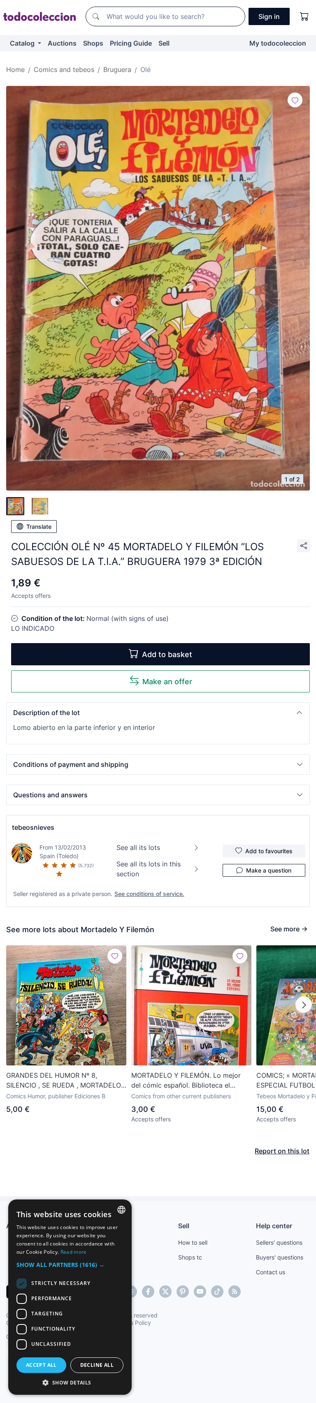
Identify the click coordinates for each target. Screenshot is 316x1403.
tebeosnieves (33, 827)
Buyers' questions (279, 1257)
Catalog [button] (23, 43)
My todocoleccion (277, 43)
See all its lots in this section (148, 869)
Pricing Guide (131, 43)
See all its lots (138, 847)
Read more (73, 1251)
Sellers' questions (279, 1242)
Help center (274, 1226)
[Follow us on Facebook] (148, 1291)
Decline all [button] (97, 1364)
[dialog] (70, 1297)
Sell (164, 43)
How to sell (192, 1242)
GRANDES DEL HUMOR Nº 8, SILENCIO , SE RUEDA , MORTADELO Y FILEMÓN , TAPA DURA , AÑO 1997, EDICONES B (64, 1080)
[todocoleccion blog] (234, 1291)
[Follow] (295, 100)
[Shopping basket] (304, 16)
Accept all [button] (41, 1364)
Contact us (270, 1272)
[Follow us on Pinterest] (183, 1291)
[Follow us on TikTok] (217, 1291)
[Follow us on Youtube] (200, 1291)
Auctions (62, 43)
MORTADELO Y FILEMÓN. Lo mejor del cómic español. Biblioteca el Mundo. (186, 1080)
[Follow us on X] (165, 1291)
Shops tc (190, 1257)
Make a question (268, 870)
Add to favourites (269, 850)
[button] (158, 713)
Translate (38, 526)
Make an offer (167, 681)
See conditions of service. (149, 893)
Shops (93, 43)
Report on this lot (282, 1151)
